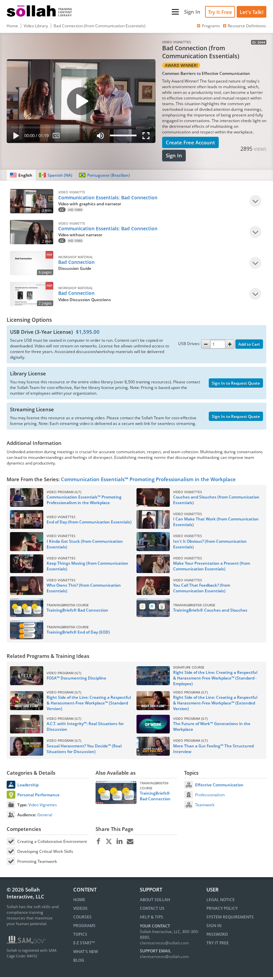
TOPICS (80, 934)
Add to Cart (249, 344)
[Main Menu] (129, 12)
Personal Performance (38, 795)
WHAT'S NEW (85, 951)
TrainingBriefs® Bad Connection (155, 796)
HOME (79, 899)
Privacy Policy (222, 908)
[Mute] (100, 137)
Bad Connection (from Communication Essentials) (99, 26)
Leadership (28, 785)
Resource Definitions (247, 26)
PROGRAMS (84, 925)
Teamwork (204, 805)
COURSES (82, 917)
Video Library (36, 26)
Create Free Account (190, 142)
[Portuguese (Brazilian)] (104, 175)
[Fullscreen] (147, 137)
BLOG (78, 960)
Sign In (174, 155)
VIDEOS (80, 908)
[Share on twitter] (109, 841)
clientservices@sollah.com (164, 943)
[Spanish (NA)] (55, 175)
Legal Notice (220, 899)
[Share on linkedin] (119, 841)
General (44, 815)
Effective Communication (219, 785)
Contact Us (152, 908)
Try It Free (220, 12)
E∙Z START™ (84, 943)
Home (12, 26)
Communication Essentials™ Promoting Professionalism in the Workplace (148, 479)
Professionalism (210, 795)
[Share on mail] (130, 841)
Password (217, 934)
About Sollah (155, 899)
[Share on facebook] (98, 841)
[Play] (15, 137)
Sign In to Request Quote (236, 383)
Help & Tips (151, 917)
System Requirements (230, 917)
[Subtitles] (56, 137)
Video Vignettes (42, 805)
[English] (21, 175)
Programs (211, 26)
